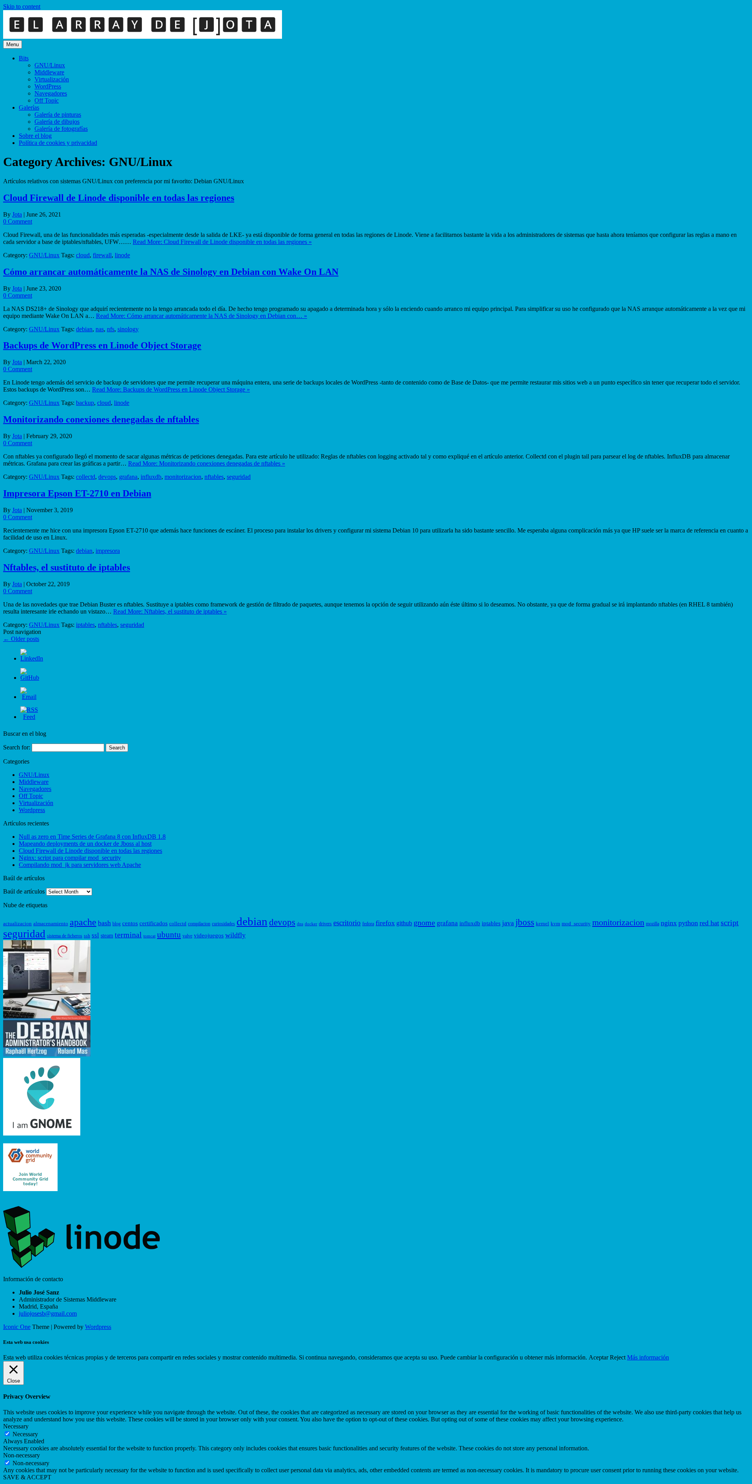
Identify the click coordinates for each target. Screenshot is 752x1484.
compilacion (199, 923)
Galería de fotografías (61, 128)
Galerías (29, 107)
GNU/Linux (49, 65)
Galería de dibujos (57, 121)
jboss (524, 922)
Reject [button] (617, 1357)
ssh (87, 935)
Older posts (21, 638)
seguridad (239, 476)
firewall (102, 255)
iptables (85, 624)
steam (107, 936)
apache (83, 922)
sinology (128, 329)
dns (300, 924)
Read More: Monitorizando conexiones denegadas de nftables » (206, 463)
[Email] (29, 696)
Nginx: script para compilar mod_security (70, 857)
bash (104, 923)
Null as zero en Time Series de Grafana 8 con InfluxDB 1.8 (92, 836)
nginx (669, 923)
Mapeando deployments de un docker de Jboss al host (85, 843)
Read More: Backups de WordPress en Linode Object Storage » (171, 389)
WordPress (47, 86)
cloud (83, 255)
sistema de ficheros (64, 936)
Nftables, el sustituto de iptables (66, 567)
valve (187, 935)
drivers (325, 923)
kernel (542, 923)
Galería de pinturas (57, 114)
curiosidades (223, 923)
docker (311, 924)
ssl (95, 935)
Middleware (49, 72)
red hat (709, 923)
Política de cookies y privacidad (58, 142)
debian (84, 329)
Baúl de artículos (24, 891)
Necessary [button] (16, 1426)
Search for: (16, 747)
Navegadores (50, 93)
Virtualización (51, 79)
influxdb (151, 476)
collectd (85, 476)
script (730, 923)
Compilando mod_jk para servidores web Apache (80, 864)
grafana (128, 476)
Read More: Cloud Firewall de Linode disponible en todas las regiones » (222, 241)
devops (107, 476)
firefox (385, 923)
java (508, 923)
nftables (214, 476)
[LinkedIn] (31, 658)
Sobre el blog (35, 135)
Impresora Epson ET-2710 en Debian (77, 493)
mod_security (576, 923)
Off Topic (46, 100)
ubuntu (169, 934)
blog (116, 923)
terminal (128, 935)
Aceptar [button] (598, 1357)
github (404, 923)
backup (85, 402)
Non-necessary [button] (21, 1455)
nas (100, 329)
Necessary (25, 1434)
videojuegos (209, 935)
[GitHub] (29, 677)
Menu (12, 44)
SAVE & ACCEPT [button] (27, 1477)
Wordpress (32, 810)
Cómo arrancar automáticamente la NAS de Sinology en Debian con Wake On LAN (170, 272)
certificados (153, 923)
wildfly (235, 935)
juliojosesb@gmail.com (48, 1313)
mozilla (652, 923)
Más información (648, 1357)
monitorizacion (182, 476)
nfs (110, 329)
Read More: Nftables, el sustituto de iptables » (170, 611)
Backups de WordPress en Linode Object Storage (102, 345)
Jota (17, 214)
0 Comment (17, 221)
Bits (24, 58)
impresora (108, 550)
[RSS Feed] (29, 716)
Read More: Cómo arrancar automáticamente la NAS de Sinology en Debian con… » (201, 315)
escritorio (347, 923)
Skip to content (21, 6)
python (688, 923)
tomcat (149, 936)
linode (122, 255)
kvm (555, 923)
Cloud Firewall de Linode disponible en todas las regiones (118, 198)
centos (130, 923)
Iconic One (17, 1326)
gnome (424, 922)
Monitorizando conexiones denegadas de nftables (101, 419)
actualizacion (17, 923)
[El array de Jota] (142, 36)
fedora (368, 923)
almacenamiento (50, 923)
